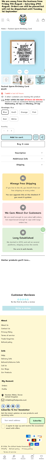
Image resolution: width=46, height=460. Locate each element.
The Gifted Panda (14, 446)
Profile (4, 389)
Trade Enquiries (7, 339)
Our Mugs (5, 369)
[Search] (8, 20)
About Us (4, 325)
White (14, 119)
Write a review (23, 308)
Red (5, 119)
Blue (5, 112)
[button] (43, 20)
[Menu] (2, 20)
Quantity (4, 126)
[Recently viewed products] (43, 229)
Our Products (6, 372)
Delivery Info (6, 359)
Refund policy (6, 342)
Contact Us (5, 328)
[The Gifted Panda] (23, 20)
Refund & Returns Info (10, 362)
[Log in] (37, 20)
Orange (24, 112)
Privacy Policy (6, 332)
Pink (34, 112)
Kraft (14, 112)
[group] (6, 80)
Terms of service (8, 335)
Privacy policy (27, 449)
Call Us (4, 365)
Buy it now (23, 144)
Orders (4, 386)
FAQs (3, 355)
